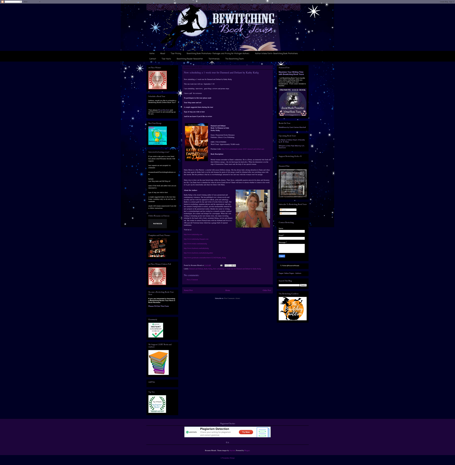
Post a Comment (192, 279)
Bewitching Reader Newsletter (190, 59)
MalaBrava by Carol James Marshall (292, 127)
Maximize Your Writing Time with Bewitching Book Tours (291, 73)
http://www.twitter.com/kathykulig (195, 243)
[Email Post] (221, 265)
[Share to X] (230, 265)
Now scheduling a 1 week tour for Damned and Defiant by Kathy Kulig (237, 269)
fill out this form (164, 110)
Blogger (247, 450)
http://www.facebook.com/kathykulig (196, 248)
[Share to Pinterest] (235, 265)
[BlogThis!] (228, 265)
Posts (284, 210)
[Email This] (226, 265)
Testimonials (214, 59)
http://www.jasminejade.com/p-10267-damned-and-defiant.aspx (243, 149)
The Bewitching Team (234, 59)
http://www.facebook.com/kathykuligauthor (198, 253)
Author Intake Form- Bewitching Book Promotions (276, 53)
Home (151, 53)
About (162, 53)
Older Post (267, 290)
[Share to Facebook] (232, 265)
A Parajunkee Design (228, 458)
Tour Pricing (176, 53)
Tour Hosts (166, 59)
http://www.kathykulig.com (193, 234)
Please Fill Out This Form (158, 306)
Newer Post (188, 290)
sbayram (232, 450)
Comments (286, 213)
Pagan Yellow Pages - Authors (290, 273)
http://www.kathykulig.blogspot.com (196, 239)
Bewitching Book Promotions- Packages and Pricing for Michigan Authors (218, 53)
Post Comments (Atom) (232, 298)
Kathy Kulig (208, 269)
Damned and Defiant (196, 269)
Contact (152, 59)
